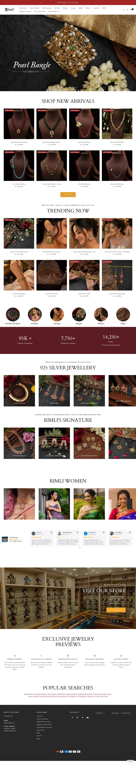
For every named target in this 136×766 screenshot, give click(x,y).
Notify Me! (81, 394)
